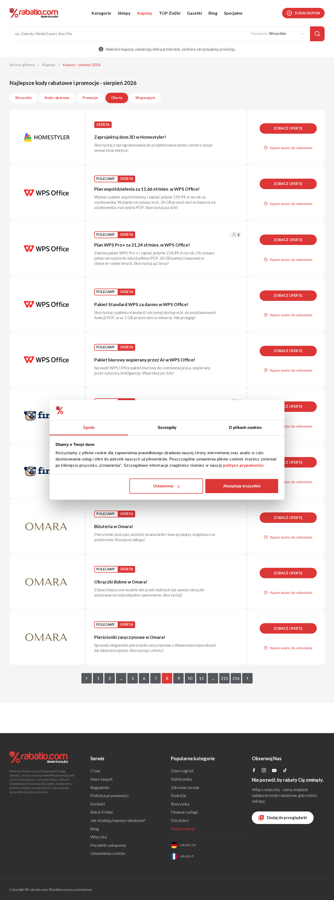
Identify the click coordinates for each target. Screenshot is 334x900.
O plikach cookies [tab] (245, 427)
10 (190, 678)
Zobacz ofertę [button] (288, 128)
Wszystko (23, 98)
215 (224, 678)
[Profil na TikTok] (285, 771)
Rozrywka (180, 803)
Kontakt (97, 803)
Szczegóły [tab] (167, 427)
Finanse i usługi (184, 811)
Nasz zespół (101, 778)
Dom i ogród (182, 770)
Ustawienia (163, 486)
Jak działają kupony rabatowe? (118, 820)
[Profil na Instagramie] (263, 771)
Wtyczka (98, 836)
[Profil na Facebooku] (254, 771)
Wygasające (145, 98)
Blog (212, 12)
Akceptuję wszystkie (241, 486)
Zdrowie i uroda (185, 787)
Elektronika (181, 778)
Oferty (116, 98)
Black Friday (101, 811)
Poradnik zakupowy (108, 845)
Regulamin (99, 787)
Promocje (90, 98)
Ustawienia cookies (107, 853)
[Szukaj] (317, 33)
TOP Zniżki (169, 12)
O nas (95, 770)
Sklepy (124, 12)
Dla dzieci (180, 820)
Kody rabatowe (57, 98)
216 (236, 678)
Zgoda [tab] (89, 427)
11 (201, 678)
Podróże (178, 795)
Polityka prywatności (109, 795)
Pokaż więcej (182, 828)
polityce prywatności (243, 465)
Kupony (144, 12)
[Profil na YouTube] (274, 771)
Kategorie (101, 12)
